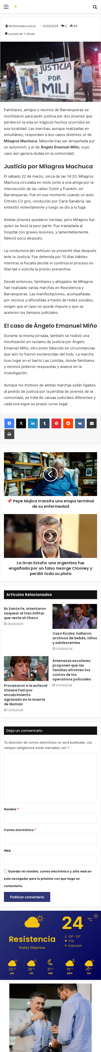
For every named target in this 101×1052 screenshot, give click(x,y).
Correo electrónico (20, 830)
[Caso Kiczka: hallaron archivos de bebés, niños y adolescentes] (74, 616)
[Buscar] (94, 8)
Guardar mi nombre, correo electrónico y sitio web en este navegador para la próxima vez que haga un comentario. (47, 878)
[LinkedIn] (33, 423)
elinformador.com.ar (22, 26)
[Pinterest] (56, 423)
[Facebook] (9, 423)
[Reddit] (68, 423)
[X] (21, 423)
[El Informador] (31, 6)
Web (7, 850)
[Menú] (6, 8)
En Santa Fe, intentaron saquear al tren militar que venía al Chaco (25, 613)
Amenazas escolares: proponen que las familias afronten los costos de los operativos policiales (71, 670)
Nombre (11, 809)
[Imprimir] (9, 434)
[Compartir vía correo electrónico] (92, 423)
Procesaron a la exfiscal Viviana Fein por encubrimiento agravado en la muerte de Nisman (25, 695)
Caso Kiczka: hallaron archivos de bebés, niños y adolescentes (74, 638)
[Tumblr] (45, 423)
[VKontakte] (80, 423)
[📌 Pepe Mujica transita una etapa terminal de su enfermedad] (50, 474)
